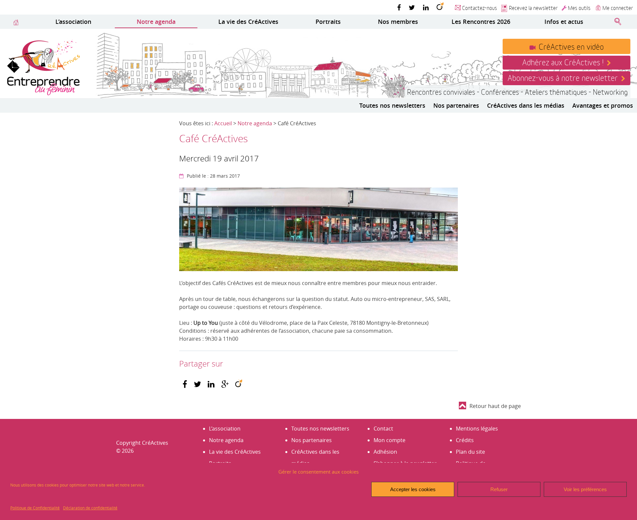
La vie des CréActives (248, 22)
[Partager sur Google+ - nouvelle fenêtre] (225, 384)
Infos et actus (563, 22)
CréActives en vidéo (571, 46)
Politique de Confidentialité (35, 507)
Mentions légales (477, 428)
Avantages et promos (602, 105)
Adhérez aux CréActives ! (562, 61)
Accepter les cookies (413, 489)
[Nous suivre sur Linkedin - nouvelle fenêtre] (426, 7)
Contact (383, 428)
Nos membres (398, 22)
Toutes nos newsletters (392, 105)
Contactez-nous (479, 7)
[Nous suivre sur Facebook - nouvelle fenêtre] (399, 7)
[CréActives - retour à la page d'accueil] (43, 66)
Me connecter (617, 7)
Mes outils (579, 7)
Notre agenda (156, 22)
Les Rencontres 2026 (481, 22)
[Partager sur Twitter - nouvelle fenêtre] (197, 384)
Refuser (499, 489)
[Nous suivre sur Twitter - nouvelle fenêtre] (412, 7)
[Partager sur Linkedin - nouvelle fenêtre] (211, 384)
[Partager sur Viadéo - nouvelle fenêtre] (239, 384)
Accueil (223, 123)
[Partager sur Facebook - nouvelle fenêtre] (184, 384)
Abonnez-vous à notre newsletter (563, 77)
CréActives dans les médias (525, 105)
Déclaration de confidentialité (90, 507)
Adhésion (385, 451)
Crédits (465, 440)
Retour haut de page (495, 406)
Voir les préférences (585, 489)
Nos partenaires (456, 105)
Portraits (328, 22)
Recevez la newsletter (533, 7)
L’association (73, 22)
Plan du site (470, 451)
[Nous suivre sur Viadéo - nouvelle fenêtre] (440, 7)
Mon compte (389, 440)
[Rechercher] (617, 22)
